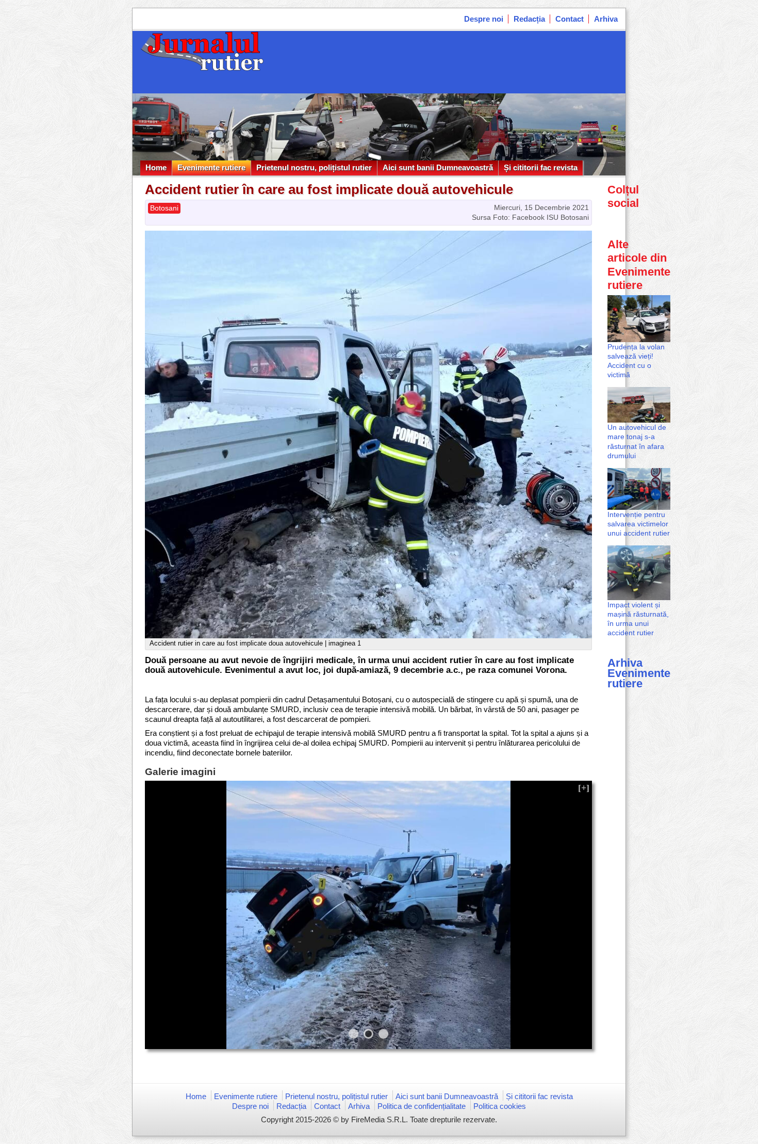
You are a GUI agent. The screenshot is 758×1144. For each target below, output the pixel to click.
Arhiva (606, 18)
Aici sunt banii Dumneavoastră (438, 167)
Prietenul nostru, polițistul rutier (314, 167)
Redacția (529, 18)
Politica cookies (499, 1106)
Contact (569, 18)
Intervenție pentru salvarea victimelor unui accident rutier (638, 523)
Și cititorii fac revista (541, 167)
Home (156, 167)
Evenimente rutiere (211, 167)
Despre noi (483, 18)
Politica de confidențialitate (421, 1106)
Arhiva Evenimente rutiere (638, 673)
